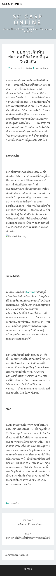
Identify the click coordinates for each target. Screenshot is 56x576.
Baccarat (30, 292)
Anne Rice (41, 68)
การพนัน (14, 503)
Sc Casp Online (13, 4)
